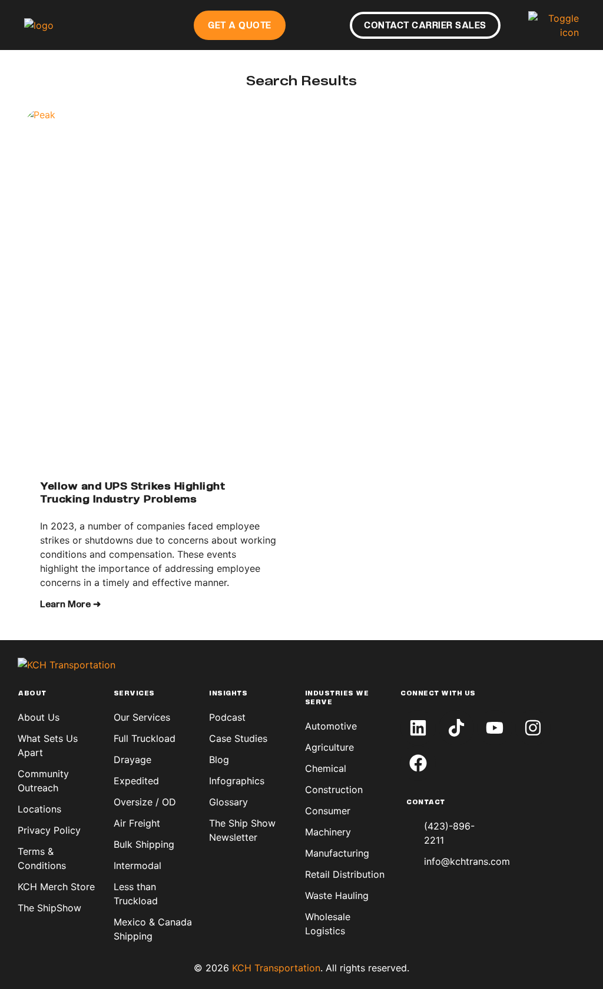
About (32, 693)
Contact (425, 802)
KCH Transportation (276, 968)
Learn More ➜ (70, 605)
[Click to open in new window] (418, 727)
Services (134, 693)
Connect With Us (438, 693)
